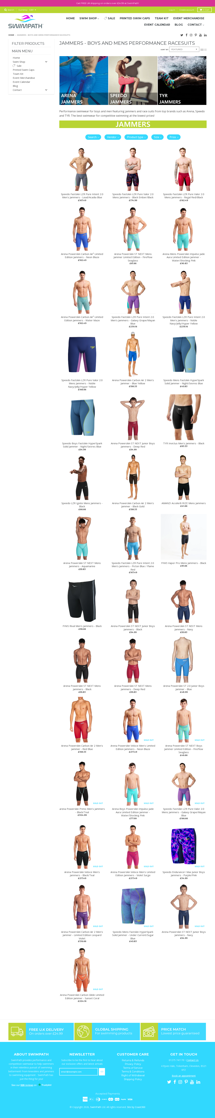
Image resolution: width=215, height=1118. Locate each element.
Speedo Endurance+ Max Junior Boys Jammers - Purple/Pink (184, 873)
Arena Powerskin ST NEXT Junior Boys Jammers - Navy (184, 933)
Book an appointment (184, 1075)
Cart (206, 10)
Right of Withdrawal (133, 1075)
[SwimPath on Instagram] (191, 34)
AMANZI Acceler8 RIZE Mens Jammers (184, 503)
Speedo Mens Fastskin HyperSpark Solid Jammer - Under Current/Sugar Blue (133, 935)
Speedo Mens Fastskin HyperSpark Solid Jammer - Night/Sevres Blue (183, 381)
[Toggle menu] (46, 61)
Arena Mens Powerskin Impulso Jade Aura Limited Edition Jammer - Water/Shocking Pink (184, 257)
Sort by (164, 49)
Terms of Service (133, 1067)
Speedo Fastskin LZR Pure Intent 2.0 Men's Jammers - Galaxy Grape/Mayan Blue (133, 320)
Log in (172, 10)
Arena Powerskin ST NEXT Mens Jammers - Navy (183, 627)
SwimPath (95, 1107)
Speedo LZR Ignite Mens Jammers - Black (82, 504)
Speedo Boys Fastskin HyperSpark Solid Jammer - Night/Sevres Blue (82, 445)
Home (11, 35)
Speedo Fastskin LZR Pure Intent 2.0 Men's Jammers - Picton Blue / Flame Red (133, 566)
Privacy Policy (133, 1064)
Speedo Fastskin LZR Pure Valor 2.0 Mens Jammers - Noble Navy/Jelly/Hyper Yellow (82, 383)
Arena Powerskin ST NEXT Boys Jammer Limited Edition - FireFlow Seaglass (183, 749)
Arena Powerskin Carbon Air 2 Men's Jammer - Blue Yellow (133, 381)
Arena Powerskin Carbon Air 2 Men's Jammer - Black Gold (133, 504)
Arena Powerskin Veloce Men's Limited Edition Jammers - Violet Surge (133, 873)
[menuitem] (70, 18)
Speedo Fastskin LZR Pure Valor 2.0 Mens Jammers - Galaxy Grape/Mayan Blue (184, 812)
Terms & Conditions (133, 1071)
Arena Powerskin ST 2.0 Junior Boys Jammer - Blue (183, 687)
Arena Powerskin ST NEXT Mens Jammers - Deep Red (133, 687)
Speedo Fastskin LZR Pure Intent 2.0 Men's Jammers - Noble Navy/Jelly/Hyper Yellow (184, 320)
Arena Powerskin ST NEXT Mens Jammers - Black (82, 687)
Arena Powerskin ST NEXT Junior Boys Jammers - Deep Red (133, 445)
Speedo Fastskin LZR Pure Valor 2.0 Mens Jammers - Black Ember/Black (133, 195)
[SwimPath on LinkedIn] (205, 34)
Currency (23, 10)
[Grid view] (202, 49)
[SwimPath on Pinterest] (196, 34)
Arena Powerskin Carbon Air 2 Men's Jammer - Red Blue (82, 747)
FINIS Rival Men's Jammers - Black (82, 626)
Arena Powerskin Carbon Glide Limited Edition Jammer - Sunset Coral (82, 996)
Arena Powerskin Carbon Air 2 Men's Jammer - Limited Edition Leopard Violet (82, 935)
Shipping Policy (133, 1079)
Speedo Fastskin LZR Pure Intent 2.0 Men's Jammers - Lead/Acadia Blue (82, 195)
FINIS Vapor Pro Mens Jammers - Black (183, 563)
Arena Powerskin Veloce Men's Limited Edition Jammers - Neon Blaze (133, 747)
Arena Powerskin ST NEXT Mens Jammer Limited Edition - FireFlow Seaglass (133, 257)
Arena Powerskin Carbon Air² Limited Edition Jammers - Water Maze (82, 318)
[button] (93, 137)
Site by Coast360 (136, 1107)
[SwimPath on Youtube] (200, 34)
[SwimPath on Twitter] (181, 34)
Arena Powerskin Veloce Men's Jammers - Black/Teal (82, 873)
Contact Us (192, 1060)
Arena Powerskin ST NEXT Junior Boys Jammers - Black (133, 627)
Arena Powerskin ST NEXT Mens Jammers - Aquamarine (82, 564)
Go (102, 1071)
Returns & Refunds (133, 1060)
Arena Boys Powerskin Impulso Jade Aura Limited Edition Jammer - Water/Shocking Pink (133, 812)
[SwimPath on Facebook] (186, 34)
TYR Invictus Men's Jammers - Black (183, 443)
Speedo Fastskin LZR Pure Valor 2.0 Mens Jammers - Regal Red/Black (183, 195)
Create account (186, 10)
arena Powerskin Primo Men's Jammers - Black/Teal (82, 810)
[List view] (205, 49)
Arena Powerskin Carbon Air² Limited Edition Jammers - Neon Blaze (82, 255)
